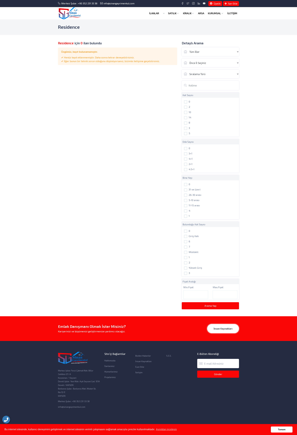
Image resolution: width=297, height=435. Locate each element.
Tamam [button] (281, 429)
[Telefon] (6, 419)
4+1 (191, 158)
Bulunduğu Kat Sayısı (194, 224)
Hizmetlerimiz (111, 371)
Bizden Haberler (143, 355)
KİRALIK (187, 13)
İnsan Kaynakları (223, 328)
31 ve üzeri (194, 189)
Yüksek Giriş (195, 267)
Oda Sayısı (188, 141)
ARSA (201, 13)
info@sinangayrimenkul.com (118, 3)
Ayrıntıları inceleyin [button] (166, 429)
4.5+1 (191, 169)
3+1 (190, 153)
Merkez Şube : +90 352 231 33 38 (79, 3)
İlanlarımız (109, 366)
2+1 (190, 163)
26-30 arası (195, 194)
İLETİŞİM (232, 13)
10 (190, 112)
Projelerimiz (110, 377)
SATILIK (172, 13)
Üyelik (217, 3)
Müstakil (193, 251)
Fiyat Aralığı (189, 281)
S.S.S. (168, 355)
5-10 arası (194, 200)
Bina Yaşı (187, 177)
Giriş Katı (194, 236)
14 (190, 117)
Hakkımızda (109, 360)
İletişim (138, 372)
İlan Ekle (232, 3)
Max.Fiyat (218, 287)
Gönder (218, 374)
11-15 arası (194, 205)
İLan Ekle (139, 367)
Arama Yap (210, 305)
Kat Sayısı (188, 95)
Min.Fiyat (188, 287)
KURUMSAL (214, 13)
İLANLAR (154, 13)
